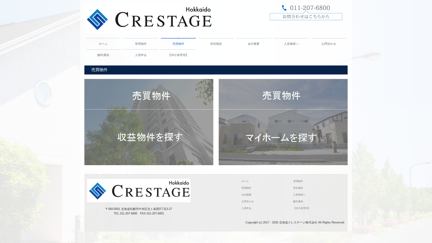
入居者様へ (291, 43)
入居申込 (141, 55)
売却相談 (216, 43)
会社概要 (253, 43)
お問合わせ (329, 43)
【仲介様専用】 (178, 55)
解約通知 (103, 55)
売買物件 (178, 43)
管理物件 (141, 43)
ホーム (103, 43)
